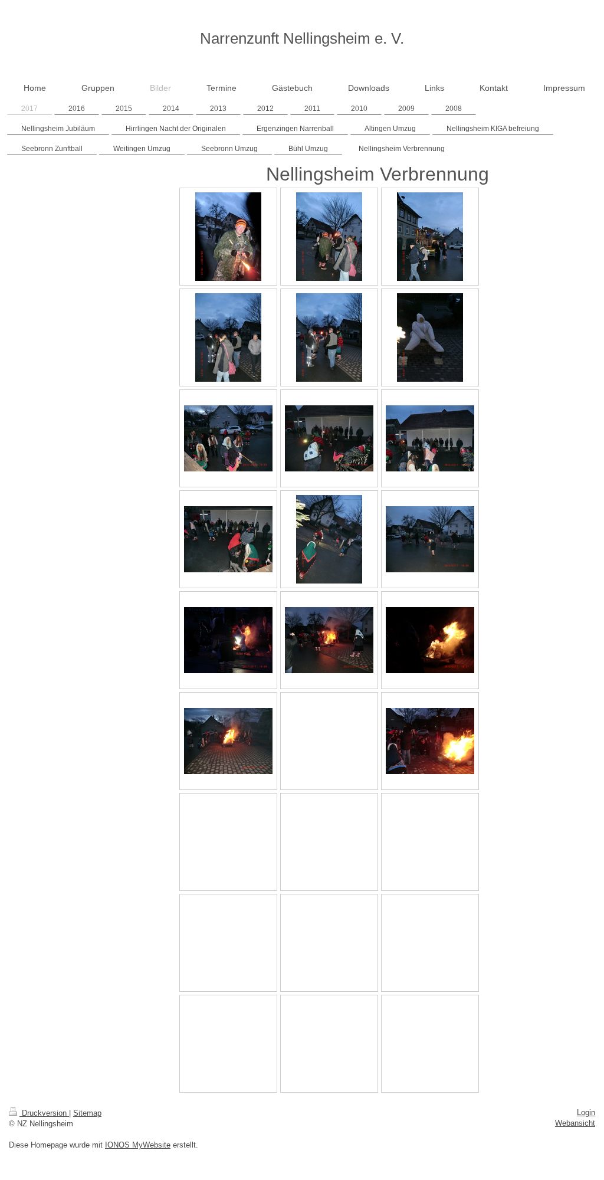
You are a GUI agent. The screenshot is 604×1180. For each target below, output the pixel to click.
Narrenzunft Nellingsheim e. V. (302, 38)
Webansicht (575, 1123)
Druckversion (44, 1113)
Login (586, 1112)
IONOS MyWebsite (137, 1144)
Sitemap (87, 1113)
